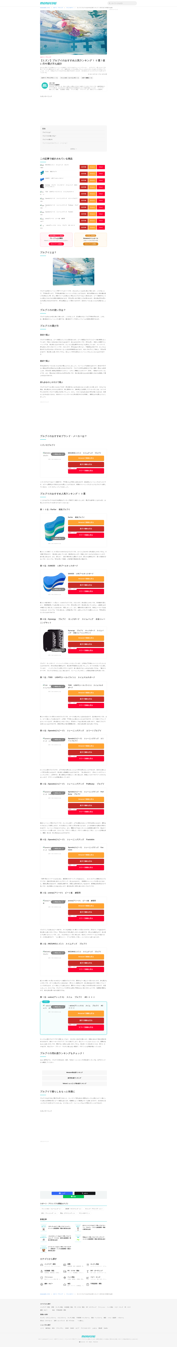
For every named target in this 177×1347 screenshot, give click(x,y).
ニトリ (42, 1328)
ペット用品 (110, 1307)
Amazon (92, 167)
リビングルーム (62, 1317)
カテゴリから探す (45, 1304)
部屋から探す (44, 1314)
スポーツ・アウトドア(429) (49, 77)
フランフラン (59, 1328)
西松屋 (100, 1328)
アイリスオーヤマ (85, 1328)
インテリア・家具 (45, 1307)
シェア (63, 1193)
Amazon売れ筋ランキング (74, 1072)
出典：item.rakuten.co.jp (54, 459)
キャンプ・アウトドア (94, 1208)
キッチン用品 (59, 1307)
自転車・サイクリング (73, 1208)
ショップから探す (45, 1325)
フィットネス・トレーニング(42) (70, 77)
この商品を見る (57, 454)
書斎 (105, 1317)
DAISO (72, 1328)
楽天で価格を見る (86, 464)
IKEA (53, 1328)
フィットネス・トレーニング (51, 1208)
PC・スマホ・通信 (79, 1307)
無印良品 (48, 1328)
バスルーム (121, 1317)
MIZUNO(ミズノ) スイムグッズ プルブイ (84, 453)
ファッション (101, 1307)
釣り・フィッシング (49, 1213)
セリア (77, 1328)
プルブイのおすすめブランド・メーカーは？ (54, 143)
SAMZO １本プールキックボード (81, 574)
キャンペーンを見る (56, 244)
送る (74, 1196)
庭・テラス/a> (70, 1320)
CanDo (106, 1328)
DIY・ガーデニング (91, 1307)
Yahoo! (101, 167)
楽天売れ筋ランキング (74, 1078)
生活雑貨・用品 (68, 1307)
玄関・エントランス (59, 1320)
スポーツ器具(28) (87, 77)
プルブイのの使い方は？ (49, 136)
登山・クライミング (67, 1213)
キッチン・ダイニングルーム (48, 1317)
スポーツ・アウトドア (45, 57)
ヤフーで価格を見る (80, 469)
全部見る (72, 149)
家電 (53, 1307)
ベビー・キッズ (119, 1307)
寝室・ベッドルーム (96, 1317)
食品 (53, 1310)
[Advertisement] (56, 110)
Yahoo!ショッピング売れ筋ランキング (74, 1083)
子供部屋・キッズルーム (83, 1317)
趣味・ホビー (43, 1310)
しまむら (94, 1328)
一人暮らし (81, 1320)
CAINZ (67, 1328)
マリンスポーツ (84, 1213)
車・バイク (128, 1307)
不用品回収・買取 (61, 1310)
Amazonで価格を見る (86, 458)
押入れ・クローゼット (46, 1320)
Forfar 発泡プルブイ (76, 517)
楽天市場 (83, 167)
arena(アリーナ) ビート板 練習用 (82, 901)
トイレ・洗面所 (112, 1317)
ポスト (86, 1193)
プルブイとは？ (46, 132)
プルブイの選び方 (47, 139)
